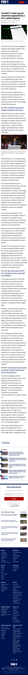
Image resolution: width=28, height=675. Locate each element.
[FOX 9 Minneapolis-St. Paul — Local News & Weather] (5, 2)
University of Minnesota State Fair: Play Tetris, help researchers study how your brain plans (9, 527)
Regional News (5, 607)
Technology (18, 20)
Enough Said (15, 590)
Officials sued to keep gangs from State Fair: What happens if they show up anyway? (17, 472)
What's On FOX (16, 615)
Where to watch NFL (17, 628)
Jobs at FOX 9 (16, 613)
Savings (2, 590)
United (2, 577)
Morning (15, 565)
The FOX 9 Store (16, 603)
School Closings (16, 555)
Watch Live (21, 2)
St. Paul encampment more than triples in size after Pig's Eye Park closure (17, 466)
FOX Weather (16, 561)
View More (23, 512)
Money (3, 582)
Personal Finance (5, 584)
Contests (15, 610)
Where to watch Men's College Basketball (16, 642)
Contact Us (15, 608)
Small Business (4, 589)
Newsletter (3, 630)
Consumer (3, 560)
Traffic (14, 560)
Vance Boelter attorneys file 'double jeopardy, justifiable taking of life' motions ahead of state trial (9, 539)
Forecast (15, 554)
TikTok (2, 637)
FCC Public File (16, 620)
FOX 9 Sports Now (17, 595)
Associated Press (11, 20)
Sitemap (15, 617)
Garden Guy (15, 569)
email (16, 660)
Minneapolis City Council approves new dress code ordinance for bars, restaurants (18, 460)
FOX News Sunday (5, 562)
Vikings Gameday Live (17, 592)
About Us (16, 607)
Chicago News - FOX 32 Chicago (5, 612)
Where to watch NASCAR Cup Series (17, 635)
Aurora (2, 578)
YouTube (3, 638)
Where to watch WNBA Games (16, 649)
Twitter (2, 635)
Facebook (3, 632)
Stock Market (4, 587)
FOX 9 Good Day (16, 587)
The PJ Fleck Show (17, 594)
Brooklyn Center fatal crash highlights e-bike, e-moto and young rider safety (10, 515)
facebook (11, 660)
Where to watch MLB (17, 633)
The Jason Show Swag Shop (16, 601)
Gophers (3, 569)
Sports (3, 565)
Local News (3, 552)
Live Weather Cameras (16, 557)
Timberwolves (4, 574)
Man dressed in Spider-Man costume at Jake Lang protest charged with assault (16, 454)
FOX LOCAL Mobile (5, 628)
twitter (14, 660)
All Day (14, 589)
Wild (2, 572)
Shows (15, 582)
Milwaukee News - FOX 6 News (5, 609)
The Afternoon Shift (17, 599)
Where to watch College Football (16, 631)
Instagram (3, 633)
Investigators (4, 557)
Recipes (14, 570)
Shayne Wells (16, 567)
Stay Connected (6, 625)
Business (3, 586)
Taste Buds (15, 597)
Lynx (2, 575)
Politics (2, 558)
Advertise (15, 618)
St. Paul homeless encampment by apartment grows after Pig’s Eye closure (9, 521)
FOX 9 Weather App (17, 552)
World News (3, 555)
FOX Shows (15, 584)
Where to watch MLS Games (17, 652)
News (2, 550)
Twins (2, 570)
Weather (15, 550)
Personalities (16, 612)
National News (4, 554)
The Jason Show (16, 586)
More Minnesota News (8, 512)
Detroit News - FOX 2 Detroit (6, 615)
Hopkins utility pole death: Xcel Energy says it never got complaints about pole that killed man (9, 533)
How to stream (4, 627)
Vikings (2, 567)
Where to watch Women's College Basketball (17, 646)
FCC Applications (16, 621)
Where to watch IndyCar (16, 638)
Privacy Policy (15, 505)
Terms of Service (15, 506)
